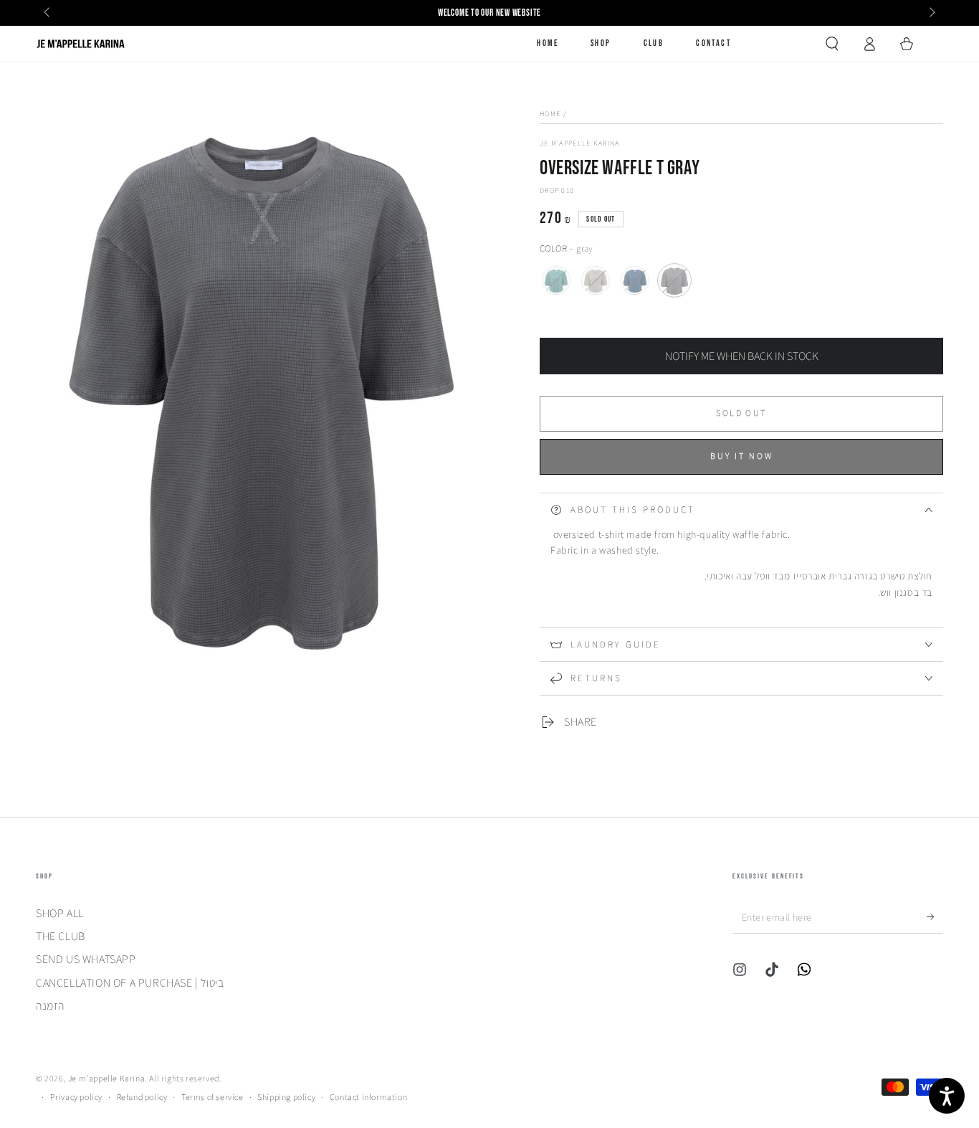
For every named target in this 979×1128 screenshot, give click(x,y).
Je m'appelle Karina (580, 143)
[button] (832, 44)
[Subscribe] (935, 917)
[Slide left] (48, 13)
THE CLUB (60, 936)
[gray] (674, 280)
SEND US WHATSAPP (86, 959)
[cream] (595, 280)
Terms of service (212, 1096)
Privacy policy (76, 1096)
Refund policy (142, 1096)
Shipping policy (286, 1096)
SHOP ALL (60, 913)
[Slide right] (931, 13)
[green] (556, 280)
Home (550, 113)
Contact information (368, 1096)
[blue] (635, 280)
